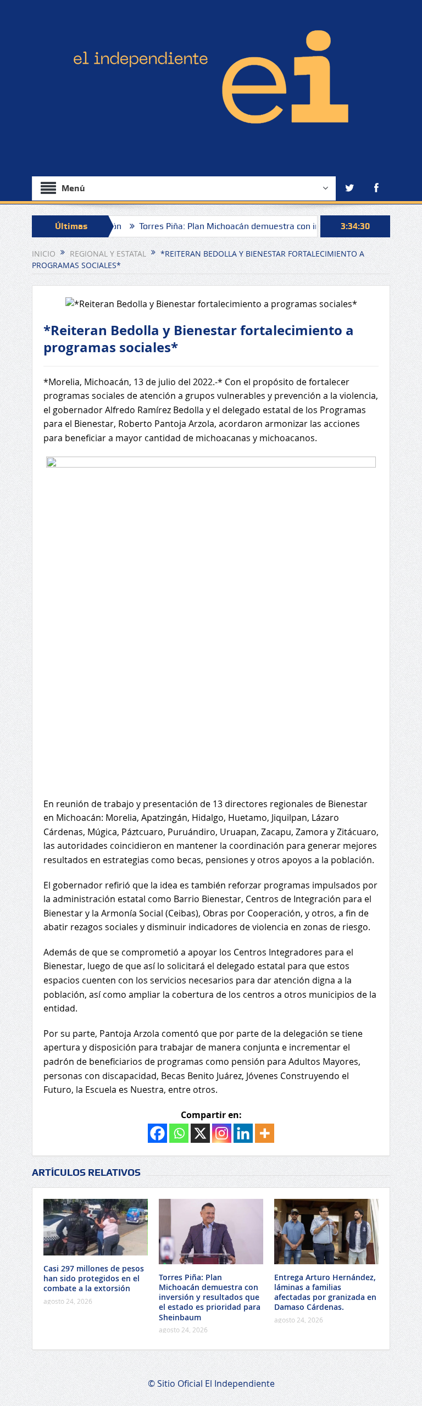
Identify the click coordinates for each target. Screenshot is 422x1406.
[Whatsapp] (178, 1133)
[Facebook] (157, 1133)
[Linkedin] (243, 1133)
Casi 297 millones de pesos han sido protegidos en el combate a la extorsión (93, 1278)
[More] (264, 1133)
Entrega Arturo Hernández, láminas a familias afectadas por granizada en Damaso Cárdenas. (325, 1292)
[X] (200, 1133)
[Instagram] (221, 1133)
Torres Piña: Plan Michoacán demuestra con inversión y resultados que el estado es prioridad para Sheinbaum (209, 1297)
